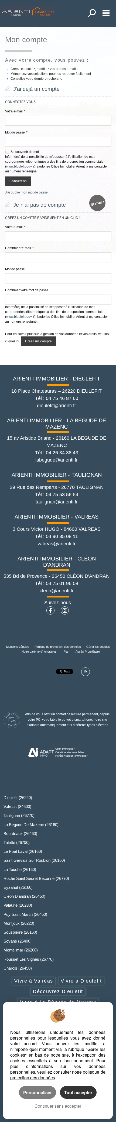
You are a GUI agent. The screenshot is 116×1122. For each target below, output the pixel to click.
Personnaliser (37, 1092)
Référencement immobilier (71, 755)
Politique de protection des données (58, 646)
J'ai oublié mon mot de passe (26, 192)
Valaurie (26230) (18, 905)
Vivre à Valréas (33, 981)
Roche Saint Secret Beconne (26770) (36, 878)
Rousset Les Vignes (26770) (29, 959)
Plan (66, 651)
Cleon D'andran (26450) (24, 896)
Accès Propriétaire (88, 651)
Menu (106, 13)
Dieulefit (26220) (18, 797)
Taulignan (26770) (19, 815)
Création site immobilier (69, 752)
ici (17, 341)
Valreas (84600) (17, 806)
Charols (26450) (18, 968)
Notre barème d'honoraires (39, 651)
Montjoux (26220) (19, 923)
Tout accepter (78, 1092)
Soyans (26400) (18, 941)
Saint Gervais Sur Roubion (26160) (34, 860)
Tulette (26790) (17, 842)
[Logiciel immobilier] (41, 752)
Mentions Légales (17, 646)
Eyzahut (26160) (18, 887)
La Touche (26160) (20, 869)
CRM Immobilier (64, 748)
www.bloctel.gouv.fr (20, 166)
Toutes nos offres (92, 13)
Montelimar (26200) (21, 950)
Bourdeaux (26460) (20, 833)
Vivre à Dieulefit (81, 981)
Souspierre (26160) (20, 932)
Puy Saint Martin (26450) (25, 914)
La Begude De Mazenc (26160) (31, 824)
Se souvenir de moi (25, 152)
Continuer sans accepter (58, 1106)
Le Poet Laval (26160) (23, 851)
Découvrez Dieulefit (58, 991)
